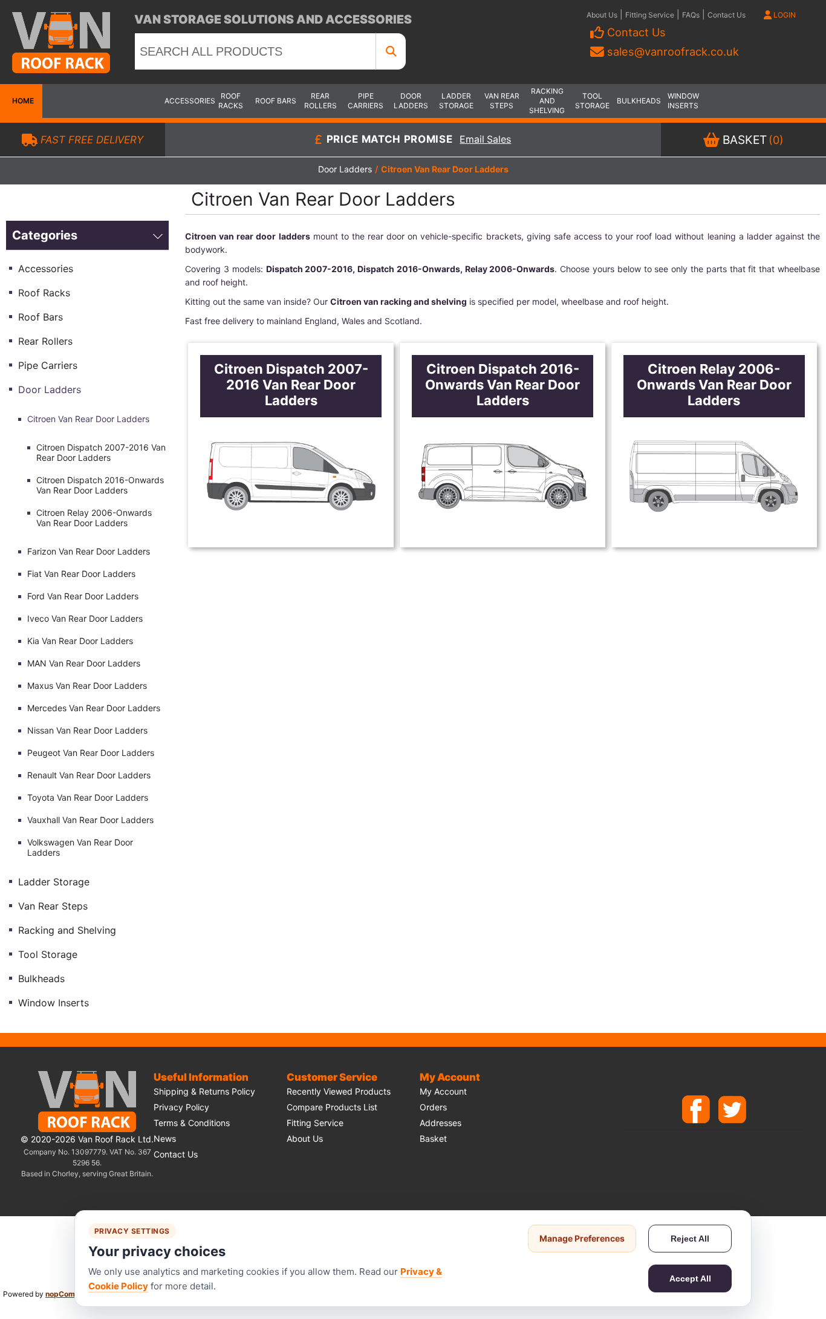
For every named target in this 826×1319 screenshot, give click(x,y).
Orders (433, 1107)
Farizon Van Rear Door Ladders (88, 551)
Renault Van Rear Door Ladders (89, 775)
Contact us (176, 1154)
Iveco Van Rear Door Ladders (85, 618)
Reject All (690, 1238)
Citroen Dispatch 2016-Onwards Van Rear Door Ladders (100, 485)
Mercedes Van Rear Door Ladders (93, 708)
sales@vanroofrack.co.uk (673, 51)
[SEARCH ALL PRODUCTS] (391, 51)
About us (305, 1138)
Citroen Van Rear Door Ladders (88, 419)
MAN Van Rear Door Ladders (83, 663)
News (165, 1138)
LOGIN (784, 14)
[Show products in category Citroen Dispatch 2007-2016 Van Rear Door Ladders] (290, 476)
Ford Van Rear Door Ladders (82, 596)
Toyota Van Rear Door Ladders (87, 797)
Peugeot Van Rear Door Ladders (90, 752)
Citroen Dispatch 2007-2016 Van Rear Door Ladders (101, 452)
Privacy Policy (181, 1107)
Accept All (690, 1278)
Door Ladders (411, 100)
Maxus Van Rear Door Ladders (87, 685)
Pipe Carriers (365, 100)
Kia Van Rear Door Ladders (80, 641)
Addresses (440, 1123)
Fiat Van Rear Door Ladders (81, 573)
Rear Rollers (320, 100)
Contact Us (726, 14)
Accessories (185, 100)
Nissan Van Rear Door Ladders (87, 730)
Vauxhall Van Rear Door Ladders (90, 820)
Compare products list (332, 1107)
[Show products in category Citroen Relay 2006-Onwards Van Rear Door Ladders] (713, 476)
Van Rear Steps (501, 100)
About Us (602, 14)
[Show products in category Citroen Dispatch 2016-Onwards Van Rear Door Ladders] (502, 476)
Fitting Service (649, 14)
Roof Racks (230, 100)
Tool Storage (592, 100)
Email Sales (485, 140)
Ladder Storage (456, 100)
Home (21, 100)
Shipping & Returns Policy (204, 1091)
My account (443, 1091)
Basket (433, 1138)
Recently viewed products (339, 1091)
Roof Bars (275, 100)
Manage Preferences (582, 1238)
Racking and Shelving (547, 100)
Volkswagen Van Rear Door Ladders (80, 847)
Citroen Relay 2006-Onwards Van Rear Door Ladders (94, 517)
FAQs (691, 14)
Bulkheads (638, 100)
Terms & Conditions (192, 1123)
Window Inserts (683, 100)
